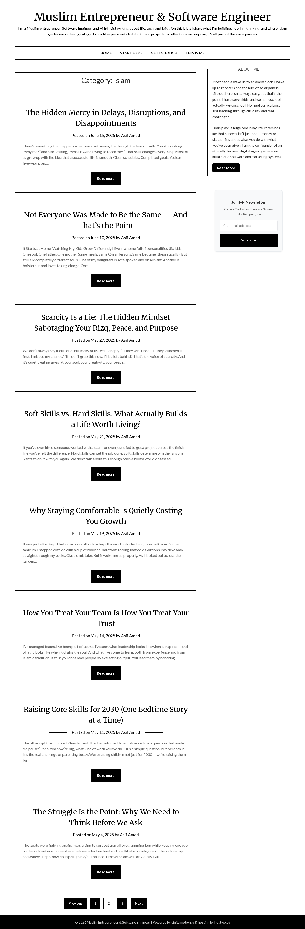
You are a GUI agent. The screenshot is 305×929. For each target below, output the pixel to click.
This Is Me (195, 53)
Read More (226, 168)
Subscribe (248, 240)
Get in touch (164, 53)
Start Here (131, 53)
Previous (75, 903)
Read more (106, 178)
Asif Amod (130, 135)
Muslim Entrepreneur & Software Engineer (152, 17)
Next (139, 903)
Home (106, 53)
